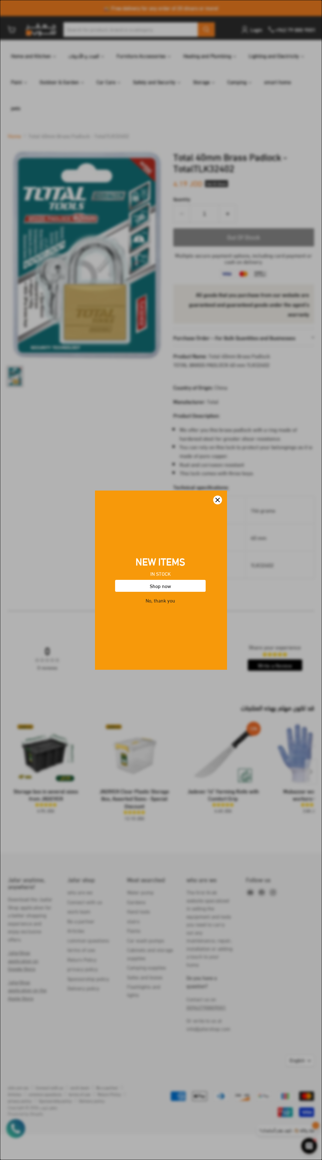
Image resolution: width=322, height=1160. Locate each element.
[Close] (217, 500)
